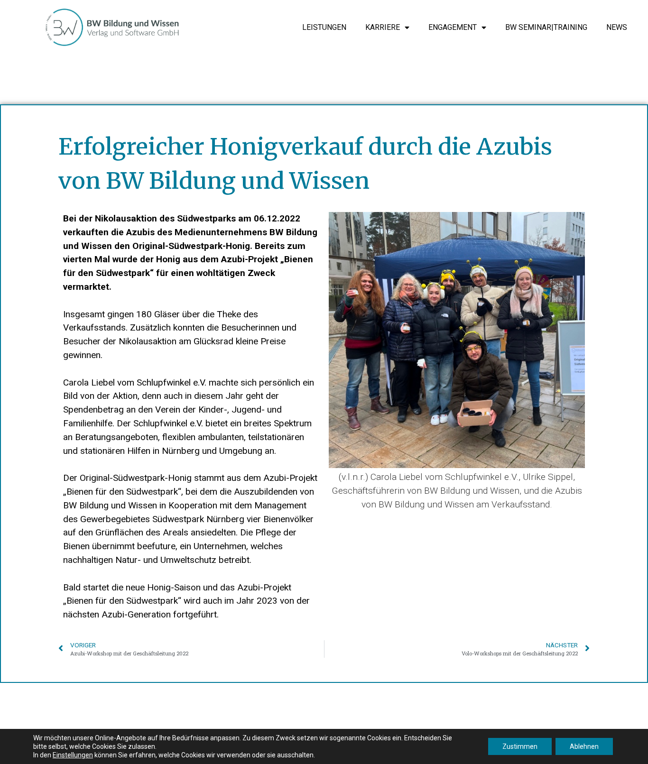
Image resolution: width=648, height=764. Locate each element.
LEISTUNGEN (324, 27)
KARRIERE (382, 27)
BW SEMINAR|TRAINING (546, 27)
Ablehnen (584, 746)
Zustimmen (519, 746)
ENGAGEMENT (452, 27)
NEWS (616, 27)
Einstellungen (73, 755)
